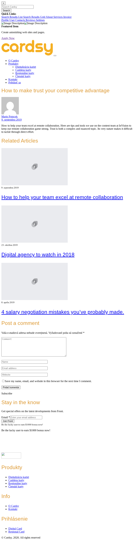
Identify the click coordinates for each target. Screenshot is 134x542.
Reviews (31, 20)
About (49, 16)
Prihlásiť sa (14, 82)
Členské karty (23, 76)
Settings (40, 20)
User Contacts (17, 20)
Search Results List (12, 16)
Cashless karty (23, 69)
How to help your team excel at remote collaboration (62, 197)
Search (6, 10)
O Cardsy (13, 60)
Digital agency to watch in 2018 (38, 254)
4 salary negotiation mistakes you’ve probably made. (62, 312)
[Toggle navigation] (55, 55)
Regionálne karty (24, 73)
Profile (5, 20)
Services (58, 16)
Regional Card (16, 531)
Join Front (8, 421)
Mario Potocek (9, 116)
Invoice (67, 16)
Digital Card (15, 528)
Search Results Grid (34, 16)
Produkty (13, 63)
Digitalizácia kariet (25, 66)
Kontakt (12, 79)
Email (5, 417)
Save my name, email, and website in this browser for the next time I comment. (48, 381)
